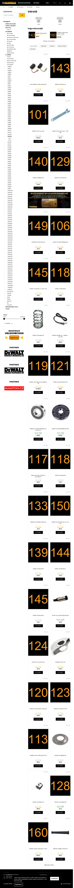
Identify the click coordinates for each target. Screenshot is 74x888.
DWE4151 (10, 225)
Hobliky (8, 299)
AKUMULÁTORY (10, 53)
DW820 (9, 173)
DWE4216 (10, 250)
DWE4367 (10, 279)
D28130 (9, 91)
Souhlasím (54, 878)
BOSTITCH (8, 27)
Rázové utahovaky (11, 60)
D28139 (9, 107)
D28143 (9, 113)
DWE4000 (10, 190)
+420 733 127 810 (9, 878)
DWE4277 (10, 272)
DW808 (9, 157)
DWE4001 (10, 192)
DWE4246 (10, 266)
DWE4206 (10, 239)
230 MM (9, 293)
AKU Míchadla (10, 45)
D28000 (10, 66)
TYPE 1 (9, 138)
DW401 (9, 130)
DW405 (9, 134)
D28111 (9, 76)
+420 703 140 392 (9, 876)
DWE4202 (10, 231)
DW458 (9, 148)
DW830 (9, 186)
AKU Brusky (9, 41)
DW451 (9, 144)
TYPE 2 (9, 140)
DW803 (9, 153)
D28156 (9, 124)
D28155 (9, 122)
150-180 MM (10, 291)
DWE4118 (10, 215)
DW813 (9, 163)
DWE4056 (10, 204)
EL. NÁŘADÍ (8, 55)
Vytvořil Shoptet (67, 883)
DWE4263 (10, 270)
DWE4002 (10, 194)
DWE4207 (10, 241)
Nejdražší (52, 46)
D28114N (10, 80)
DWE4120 (10, 219)
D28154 (9, 120)
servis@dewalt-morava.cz (12, 874)
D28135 (9, 101)
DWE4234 (10, 260)
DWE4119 (10, 217)
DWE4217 (10, 252)
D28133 (9, 97)
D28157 (9, 126)
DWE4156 (10, 227)
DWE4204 (10, 235)
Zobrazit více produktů (48, 41)
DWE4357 (10, 278)
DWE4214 (10, 246)
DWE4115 (10, 214)
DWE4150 (10, 223)
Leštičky (9, 295)
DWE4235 (10, 262)
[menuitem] (24, 3)
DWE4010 (10, 196)
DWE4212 (10, 243)
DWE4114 (10, 212)
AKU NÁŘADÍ (8, 31)
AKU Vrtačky (10, 33)
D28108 (9, 74)
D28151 (9, 115)
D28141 (9, 109)
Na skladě (8, 323)
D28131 (9, 93)
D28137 (9, 105)
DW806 (9, 155)
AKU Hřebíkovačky (11, 49)
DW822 (9, 177)
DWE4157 (10, 229)
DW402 (9, 132)
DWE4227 (10, 256)
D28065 (9, 70)
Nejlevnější (43, 46)
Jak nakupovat (43, 875)
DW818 (9, 169)
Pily (8, 303)
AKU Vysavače (10, 47)
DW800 (9, 150)
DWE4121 (10, 221)
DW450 (9, 142)
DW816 (9, 165)
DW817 (9, 167)
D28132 (9, 95)
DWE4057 (10, 206)
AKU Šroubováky (11, 35)
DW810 (9, 159)
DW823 (9, 179)
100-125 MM (10, 64)
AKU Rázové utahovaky (12, 37)
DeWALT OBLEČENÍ (10, 25)
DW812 (9, 161)
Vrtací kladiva (10, 58)
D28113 (9, 78)
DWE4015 (10, 198)
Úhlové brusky (10, 62)
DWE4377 (10, 283)
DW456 (9, 146)
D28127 (9, 86)
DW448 (10, 136)
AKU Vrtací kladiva (11, 39)
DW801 (9, 151)
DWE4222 (10, 254)
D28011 (9, 68)
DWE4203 (10, 233)
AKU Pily (9, 43)
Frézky (8, 297)
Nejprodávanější (62, 46)
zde (21, 881)
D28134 (9, 99)
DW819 (9, 171)
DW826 (9, 184)
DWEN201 (10, 289)
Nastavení (18, 884)
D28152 (9, 117)
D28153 (9, 119)
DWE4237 (10, 264)
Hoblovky (9, 301)
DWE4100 (10, 208)
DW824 (9, 181)
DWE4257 (10, 268)
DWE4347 (10, 276)
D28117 (9, 84)
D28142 (9, 111)
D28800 (10, 128)
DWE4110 (10, 210)
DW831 (9, 188)
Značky (7, 309)
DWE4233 (10, 258)
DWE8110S (10, 287)
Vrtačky (9, 57)
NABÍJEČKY (9, 51)
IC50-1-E (9, 29)
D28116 (9, 82)
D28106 (9, 72)
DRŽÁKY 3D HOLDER (10, 24)
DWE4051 (10, 202)
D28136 (9, 103)
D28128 (9, 88)
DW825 (9, 183)
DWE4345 (10, 274)
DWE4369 (10, 281)
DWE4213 (10, 245)
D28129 (9, 90)
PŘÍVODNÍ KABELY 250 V (11, 307)
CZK (54, 3)
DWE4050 (10, 200)
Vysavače (9, 305)
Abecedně (32, 49)
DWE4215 (10, 248)
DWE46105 (10, 285)
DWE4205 (10, 237)
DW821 (9, 175)
